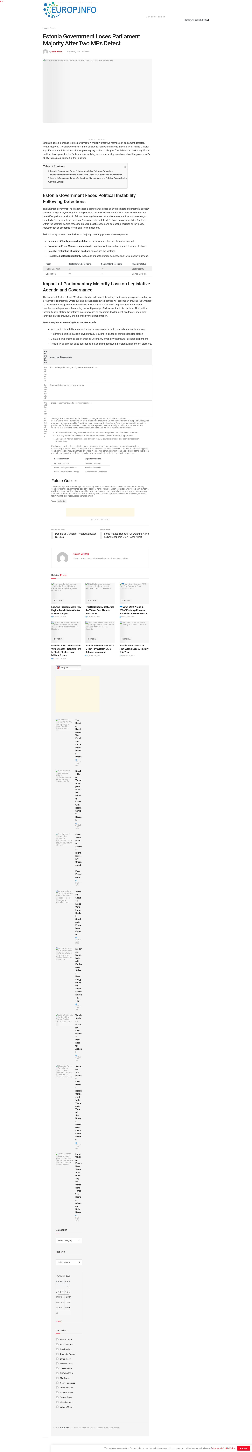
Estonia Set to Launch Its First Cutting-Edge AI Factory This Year (134, 649)
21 (66, 1302)
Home (45, 28)
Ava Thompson (67, 1344)
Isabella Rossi (66, 1363)
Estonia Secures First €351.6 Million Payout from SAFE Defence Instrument (99, 649)
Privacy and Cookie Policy (223, 1448)
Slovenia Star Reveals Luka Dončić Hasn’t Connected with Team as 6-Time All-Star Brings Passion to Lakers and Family (78, 1103)
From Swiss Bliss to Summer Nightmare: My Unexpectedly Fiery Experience (78, 856)
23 (70, 1302)
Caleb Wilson (56, 52)
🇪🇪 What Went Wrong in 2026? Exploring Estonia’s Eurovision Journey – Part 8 (133, 610)
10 (57, 1297)
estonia (61, 501)
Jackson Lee (66, 1368)
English (64, 667)
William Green (66, 1407)
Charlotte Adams (67, 1354)
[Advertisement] (156, 7)
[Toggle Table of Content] (124, 167)
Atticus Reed (66, 1339)
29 (68, 1308)
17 (57, 1302)
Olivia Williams (66, 1387)
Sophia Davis (66, 1397)
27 (63, 1308)
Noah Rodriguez (67, 1383)
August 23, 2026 (127, 617)
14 (66, 1297)
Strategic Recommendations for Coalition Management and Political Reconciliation (88, 178)
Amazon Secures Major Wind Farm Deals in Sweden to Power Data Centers (78, 913)
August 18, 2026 (127, 655)
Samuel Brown (67, 1392)
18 (59, 1302)
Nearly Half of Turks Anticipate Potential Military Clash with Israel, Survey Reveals (78, 795)
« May (59, 1321)
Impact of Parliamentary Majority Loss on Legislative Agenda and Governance (86, 175)
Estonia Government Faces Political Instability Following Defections (81, 171)
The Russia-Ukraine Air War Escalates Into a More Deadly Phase (78, 738)
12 (61, 1297)
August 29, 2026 (73, 52)
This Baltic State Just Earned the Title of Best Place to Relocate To (99, 610)
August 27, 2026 (59, 617)
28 (66, 1308)
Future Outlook (57, 182)
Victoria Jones (66, 1402)
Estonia (53, 28)
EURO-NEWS (66, 1373)
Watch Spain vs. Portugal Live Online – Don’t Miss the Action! (78, 1033)
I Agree (243, 1448)
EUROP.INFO (64, 1428)
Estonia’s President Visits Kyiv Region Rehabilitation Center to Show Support (66, 610)
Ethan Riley (65, 1359)
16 (70, 1297)
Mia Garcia (65, 1378)
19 (61, 1302)
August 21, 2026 (59, 659)
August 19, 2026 (93, 655)
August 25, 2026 (93, 617)
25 (59, 1308)
